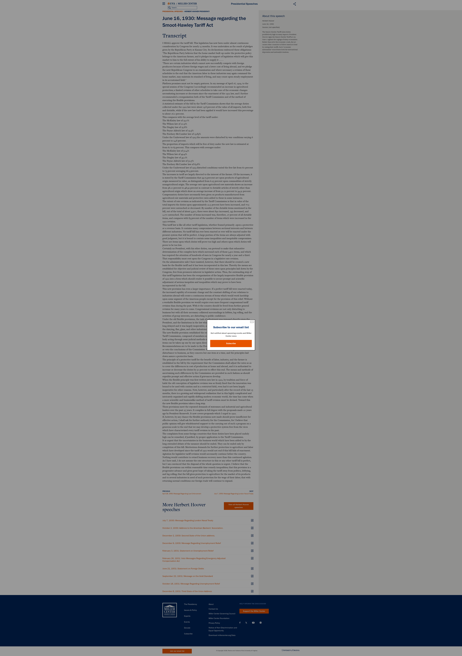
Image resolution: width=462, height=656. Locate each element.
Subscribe (231, 343)
